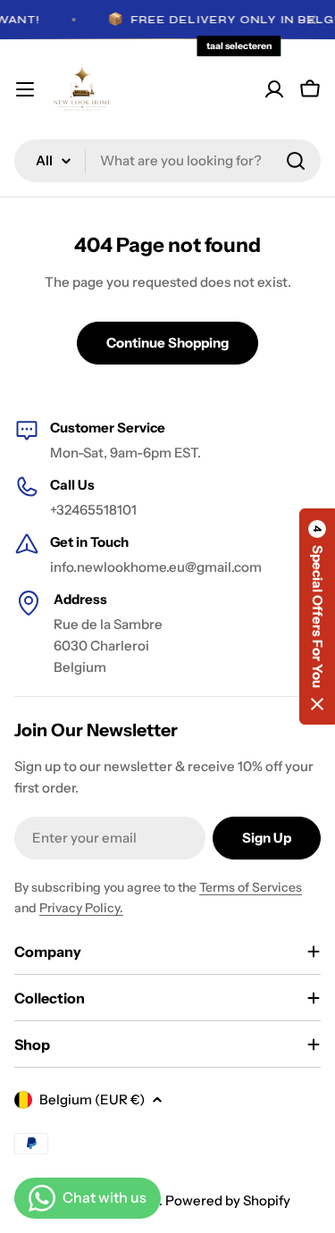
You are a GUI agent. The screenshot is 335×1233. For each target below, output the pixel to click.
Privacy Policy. (81, 908)
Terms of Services (250, 887)
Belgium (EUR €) (92, 1099)
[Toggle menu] (25, 89)
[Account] (274, 89)
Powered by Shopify (227, 1200)
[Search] (295, 161)
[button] (317, 616)
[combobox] (167, 160)
